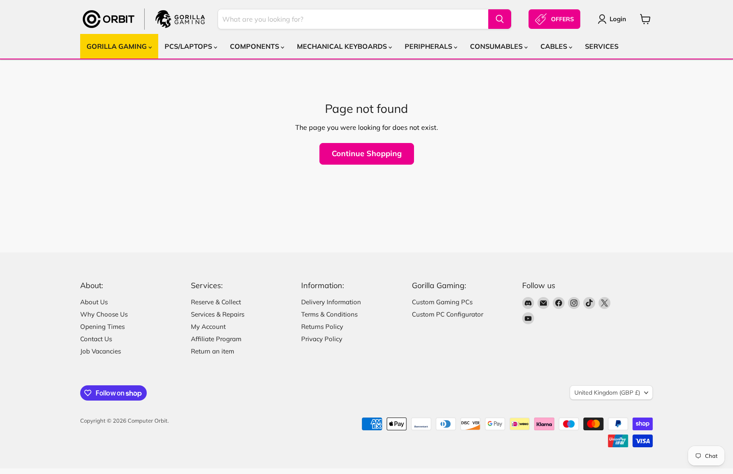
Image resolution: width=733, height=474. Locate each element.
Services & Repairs (217, 314)
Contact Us (96, 339)
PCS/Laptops (189, 46)
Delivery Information (331, 302)
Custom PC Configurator (447, 314)
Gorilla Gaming (117, 46)
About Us (94, 302)
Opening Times (102, 327)
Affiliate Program (216, 339)
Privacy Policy (321, 339)
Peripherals (429, 46)
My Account (208, 327)
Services (601, 46)
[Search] (499, 19)
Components (255, 46)
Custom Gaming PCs (442, 302)
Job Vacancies (100, 351)
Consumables (497, 46)
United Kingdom (607, 392)
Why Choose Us (104, 314)
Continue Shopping (367, 153)
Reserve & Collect (216, 302)
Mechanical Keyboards (343, 46)
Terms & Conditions (329, 314)
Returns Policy (322, 327)
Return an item (212, 351)
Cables (554, 46)
